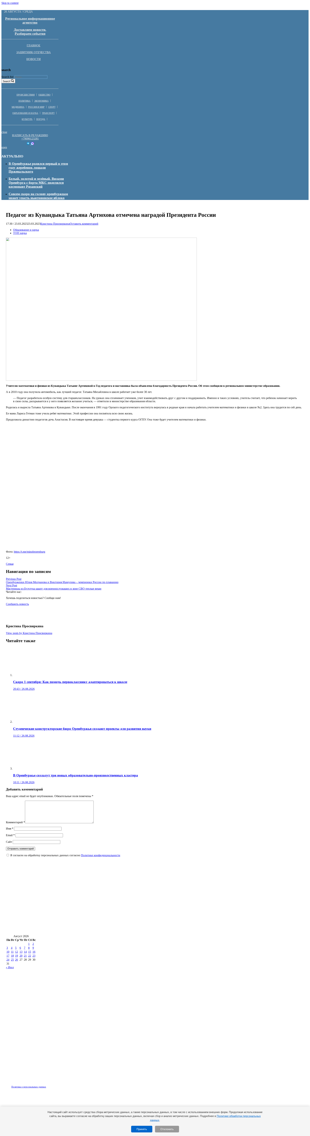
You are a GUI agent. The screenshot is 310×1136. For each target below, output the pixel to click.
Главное (33, 45)
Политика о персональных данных (28, 1086)
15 (29, 951)
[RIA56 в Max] (32, 144)
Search (6, 81)
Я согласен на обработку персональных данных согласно (65, 855)
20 (21, 955)
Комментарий (15, 822)
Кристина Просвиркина (55, 223)
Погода (40, 119)
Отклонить (167, 1129)
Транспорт (48, 113)
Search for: (7, 76)
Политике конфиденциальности (100, 855)
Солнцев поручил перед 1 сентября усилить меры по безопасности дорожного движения (74, 918)
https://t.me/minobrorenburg (29, 551)
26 (16, 959)
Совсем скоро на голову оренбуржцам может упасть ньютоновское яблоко (38, 196)
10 (7, 951)
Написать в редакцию (30, 135)
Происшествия (26, 95)
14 (25, 951)
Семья (9, 563)
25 (12, 959)
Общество (44, 95)
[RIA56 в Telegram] (28, 144)
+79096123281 (30, 138)
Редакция (25, 1084)
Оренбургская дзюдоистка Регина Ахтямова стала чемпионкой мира (197, 918)
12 (16, 951)
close (4, 132)
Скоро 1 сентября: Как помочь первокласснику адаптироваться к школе (197, 897)
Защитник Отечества (33, 52)
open (4, 147)
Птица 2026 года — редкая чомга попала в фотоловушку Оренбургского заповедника (73, 886)
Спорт (51, 107)
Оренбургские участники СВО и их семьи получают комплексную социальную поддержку (210, 929)
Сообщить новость (17, 604)
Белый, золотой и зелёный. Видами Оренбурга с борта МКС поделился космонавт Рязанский (36, 182)
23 (33, 955)
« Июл (10, 967)
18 (12, 955)
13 (21, 951)
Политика (24, 101)
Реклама (42, 1084)
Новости (33, 59)
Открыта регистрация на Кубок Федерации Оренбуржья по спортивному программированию (214, 886)
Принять (142, 1129)
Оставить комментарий (84, 223)
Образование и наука (25, 113)
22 (29, 955)
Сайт (9, 841)
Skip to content (9, 2)
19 (16, 955)
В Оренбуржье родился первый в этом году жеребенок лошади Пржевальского (38, 167)
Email (10, 835)
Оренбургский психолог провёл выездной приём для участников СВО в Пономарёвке (73, 897)
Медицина (18, 107)
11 (12, 951)
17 (7, 955)
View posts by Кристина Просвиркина (29, 633)
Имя (9, 828)
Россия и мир (36, 107)
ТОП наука (20, 233)
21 (25, 955)
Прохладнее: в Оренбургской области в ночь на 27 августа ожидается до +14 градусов (213, 908)
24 (7, 959)
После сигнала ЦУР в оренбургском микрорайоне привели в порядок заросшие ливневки (76, 908)
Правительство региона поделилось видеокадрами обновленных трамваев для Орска (73, 929)
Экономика (41, 101)
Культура (27, 119)
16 (33, 951)
